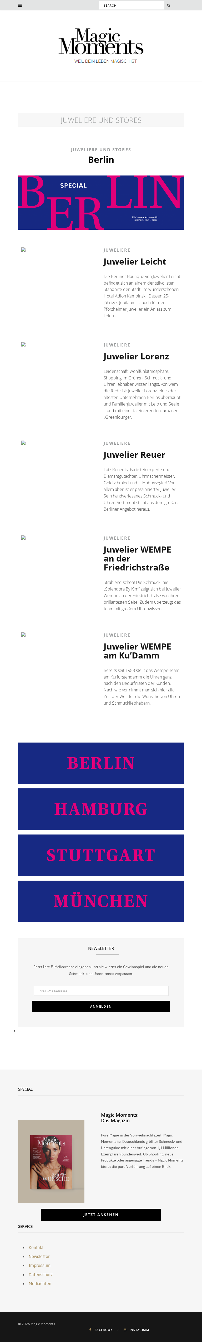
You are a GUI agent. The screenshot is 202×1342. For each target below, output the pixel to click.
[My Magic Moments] (101, 46)
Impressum (39, 1265)
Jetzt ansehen (101, 1214)
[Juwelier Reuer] (59, 479)
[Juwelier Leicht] (59, 286)
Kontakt (36, 1247)
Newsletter (39, 1256)
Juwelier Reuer (134, 454)
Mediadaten (40, 1283)
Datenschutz (41, 1274)
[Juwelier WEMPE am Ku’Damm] (59, 671)
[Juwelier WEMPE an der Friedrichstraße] (59, 574)
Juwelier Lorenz (136, 356)
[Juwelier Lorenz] (59, 380)
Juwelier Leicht (135, 261)
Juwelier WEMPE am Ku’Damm (137, 651)
